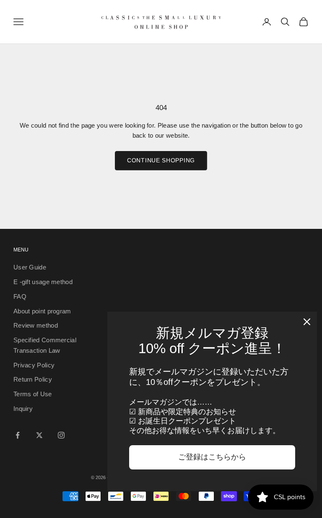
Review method (35, 325)
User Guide (29, 267)
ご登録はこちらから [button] (212, 457)
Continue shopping (161, 160)
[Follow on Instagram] (61, 435)
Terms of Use (32, 393)
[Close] (307, 322)
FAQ (19, 296)
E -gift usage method (43, 281)
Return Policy (32, 379)
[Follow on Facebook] (17, 435)
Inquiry (23, 408)
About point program (42, 311)
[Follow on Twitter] (39, 435)
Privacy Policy (34, 365)
